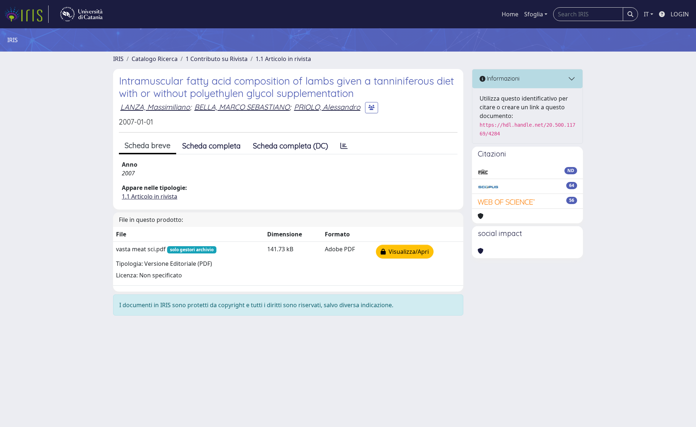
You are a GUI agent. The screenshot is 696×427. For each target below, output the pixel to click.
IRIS (118, 59)
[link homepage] (26, 14)
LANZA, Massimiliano (155, 106)
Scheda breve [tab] (147, 145)
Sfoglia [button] (533, 14)
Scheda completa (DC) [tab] (290, 145)
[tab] (344, 146)
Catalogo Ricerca (155, 59)
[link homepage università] (81, 14)
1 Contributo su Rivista (217, 59)
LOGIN (680, 14)
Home (510, 14)
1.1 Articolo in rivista (283, 59)
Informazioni (502, 78)
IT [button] (646, 14)
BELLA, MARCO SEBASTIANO (242, 106)
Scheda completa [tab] (211, 145)
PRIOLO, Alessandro (327, 106)
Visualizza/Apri (407, 252)
